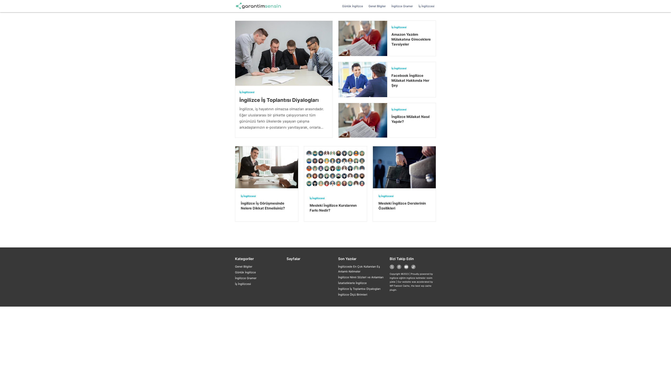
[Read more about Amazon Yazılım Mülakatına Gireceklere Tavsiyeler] (362, 38)
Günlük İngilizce (352, 6)
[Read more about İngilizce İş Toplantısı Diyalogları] (284, 53)
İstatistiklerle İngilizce (352, 283)
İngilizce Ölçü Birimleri (352, 294)
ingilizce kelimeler (416, 277)
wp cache (426, 285)
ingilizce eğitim (398, 277)
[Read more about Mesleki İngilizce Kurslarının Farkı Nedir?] (335, 168)
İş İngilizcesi (426, 6)
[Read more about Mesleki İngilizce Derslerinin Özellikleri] (404, 167)
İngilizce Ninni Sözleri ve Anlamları (361, 277)
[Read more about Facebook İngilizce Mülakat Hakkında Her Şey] (362, 79)
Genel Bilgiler (377, 6)
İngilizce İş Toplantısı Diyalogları (359, 288)
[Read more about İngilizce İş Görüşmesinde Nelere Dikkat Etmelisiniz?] (266, 167)
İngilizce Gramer (402, 6)
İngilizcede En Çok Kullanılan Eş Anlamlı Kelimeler (359, 269)
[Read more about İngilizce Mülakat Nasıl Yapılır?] (362, 120)
